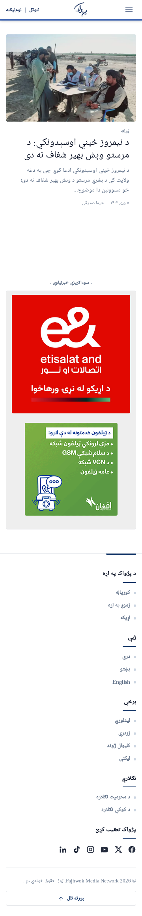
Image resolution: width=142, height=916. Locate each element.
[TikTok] (77, 849)
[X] (118, 849)
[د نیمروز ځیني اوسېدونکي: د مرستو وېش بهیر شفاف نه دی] (71, 78)
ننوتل (34, 9)
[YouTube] (104, 849)
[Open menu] (129, 10)
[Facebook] (132, 849)
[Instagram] (90, 849)
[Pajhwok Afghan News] (80, 9)
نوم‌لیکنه (14, 9)
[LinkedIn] (63, 849)
